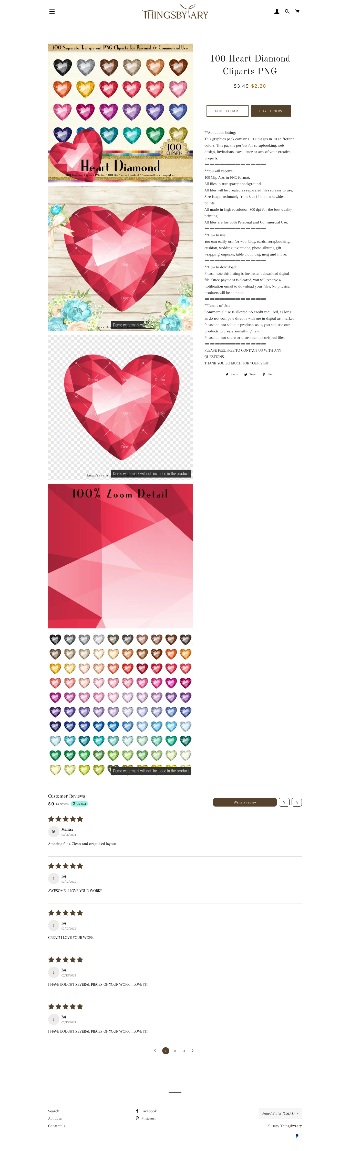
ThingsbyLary (291, 1126)
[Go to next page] (194, 1050)
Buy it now (271, 111)
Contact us (56, 1126)
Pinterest (148, 1118)
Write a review (244, 802)
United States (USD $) (277, 1113)
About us (55, 1118)
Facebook (148, 1111)
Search (53, 1111)
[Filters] (284, 802)
